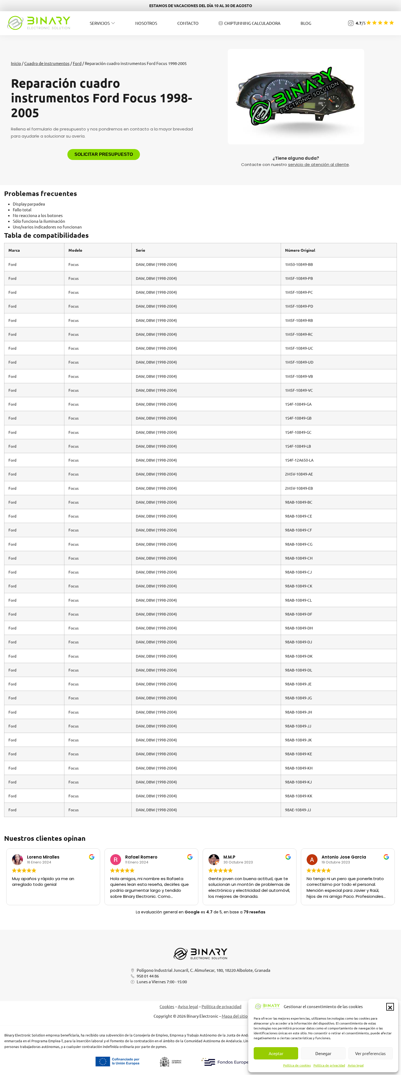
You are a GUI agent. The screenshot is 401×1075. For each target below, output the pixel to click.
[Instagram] (351, 23)
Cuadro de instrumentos (47, 63)
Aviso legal (356, 1065)
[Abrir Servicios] (113, 23)
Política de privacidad (329, 1065)
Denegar (323, 1053)
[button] (390, 1006)
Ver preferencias (370, 1053)
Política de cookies (297, 1065)
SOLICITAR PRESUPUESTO (103, 154)
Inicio (16, 63)
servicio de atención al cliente (318, 164)
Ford (77, 63)
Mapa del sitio (235, 1015)
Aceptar (276, 1053)
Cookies (167, 1006)
